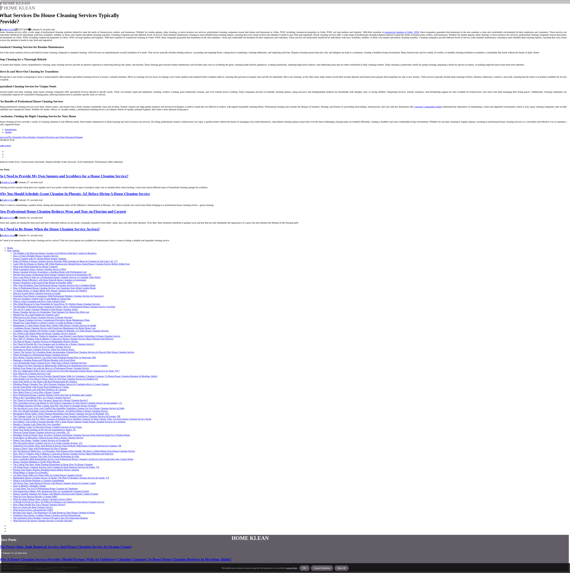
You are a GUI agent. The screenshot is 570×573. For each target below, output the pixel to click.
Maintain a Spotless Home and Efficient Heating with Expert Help (44, 360)
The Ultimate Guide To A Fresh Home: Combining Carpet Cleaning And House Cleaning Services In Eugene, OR (66, 416)
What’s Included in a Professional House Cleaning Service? (41, 355)
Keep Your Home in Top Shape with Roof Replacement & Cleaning (45, 381)
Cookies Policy (291, 568)
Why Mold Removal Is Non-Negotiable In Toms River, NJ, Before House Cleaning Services (56, 304)
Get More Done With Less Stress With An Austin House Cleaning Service (47, 475)
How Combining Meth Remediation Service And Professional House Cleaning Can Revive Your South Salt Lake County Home (73, 459)
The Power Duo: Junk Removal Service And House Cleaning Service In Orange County (54, 483)
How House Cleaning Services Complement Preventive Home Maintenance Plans (51, 320)
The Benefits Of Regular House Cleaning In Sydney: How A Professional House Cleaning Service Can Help (64, 306)
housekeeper (11, 129)
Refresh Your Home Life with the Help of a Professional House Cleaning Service (51, 368)
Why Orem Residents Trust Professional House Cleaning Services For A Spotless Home (54, 285)
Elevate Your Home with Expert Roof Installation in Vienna (41, 387)
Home (10, 248)
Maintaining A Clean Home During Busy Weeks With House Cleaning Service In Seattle (54, 325)
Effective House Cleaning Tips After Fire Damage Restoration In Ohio (46, 456)
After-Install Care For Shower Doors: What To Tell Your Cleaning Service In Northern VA (55, 379)
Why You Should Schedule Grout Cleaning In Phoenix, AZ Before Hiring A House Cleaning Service (60, 411)
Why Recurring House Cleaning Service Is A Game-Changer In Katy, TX (47, 443)
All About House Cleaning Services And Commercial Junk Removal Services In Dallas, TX (56, 467)
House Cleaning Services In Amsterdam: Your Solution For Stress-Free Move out (51, 312)
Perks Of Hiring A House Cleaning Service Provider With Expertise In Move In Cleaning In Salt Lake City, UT (65, 261)
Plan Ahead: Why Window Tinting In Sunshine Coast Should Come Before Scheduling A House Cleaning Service (66, 336)
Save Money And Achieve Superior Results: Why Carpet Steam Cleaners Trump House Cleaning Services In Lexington (69, 421)
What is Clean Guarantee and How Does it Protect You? (39, 301)
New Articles (13, 250)
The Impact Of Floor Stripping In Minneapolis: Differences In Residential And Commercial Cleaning (60, 365)
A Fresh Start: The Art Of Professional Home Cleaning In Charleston (45, 488)
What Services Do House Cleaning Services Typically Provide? (43, 317)
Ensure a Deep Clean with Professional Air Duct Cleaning (40, 448)
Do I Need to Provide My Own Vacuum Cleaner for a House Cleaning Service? (50, 400)
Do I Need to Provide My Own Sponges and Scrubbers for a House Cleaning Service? (53, 344)
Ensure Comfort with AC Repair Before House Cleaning (39, 258)
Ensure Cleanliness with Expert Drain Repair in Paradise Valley (43, 282)
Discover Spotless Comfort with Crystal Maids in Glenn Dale (42, 298)
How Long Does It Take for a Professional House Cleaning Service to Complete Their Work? (57, 277)
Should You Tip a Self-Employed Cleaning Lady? (36, 314)
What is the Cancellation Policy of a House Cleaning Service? (42, 397)
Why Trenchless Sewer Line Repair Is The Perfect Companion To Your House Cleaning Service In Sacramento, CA (67, 403)
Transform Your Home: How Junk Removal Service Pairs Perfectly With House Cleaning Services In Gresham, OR (67, 445)
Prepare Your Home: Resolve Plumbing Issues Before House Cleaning (46, 470)
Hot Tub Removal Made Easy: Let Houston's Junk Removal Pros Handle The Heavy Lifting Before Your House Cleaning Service (74, 451)
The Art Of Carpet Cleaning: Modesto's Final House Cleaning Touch (45, 309)
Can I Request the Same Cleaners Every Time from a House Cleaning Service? (50, 363)
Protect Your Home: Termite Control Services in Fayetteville (41, 440)
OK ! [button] (305, 568)
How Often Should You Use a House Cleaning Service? (39, 504)
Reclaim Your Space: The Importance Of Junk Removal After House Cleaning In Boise (54, 512)
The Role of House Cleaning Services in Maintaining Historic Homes (45, 341)
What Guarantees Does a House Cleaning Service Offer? (39, 269)
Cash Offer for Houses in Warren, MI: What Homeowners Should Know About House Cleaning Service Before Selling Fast (71, 264)
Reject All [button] (342, 568)
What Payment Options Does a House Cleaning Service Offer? (42, 499)
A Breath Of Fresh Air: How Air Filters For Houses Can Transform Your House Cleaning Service (58, 502)
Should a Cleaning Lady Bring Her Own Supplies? (37, 424)
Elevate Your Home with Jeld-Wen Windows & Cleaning (39, 389)
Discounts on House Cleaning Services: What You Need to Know (44, 349)
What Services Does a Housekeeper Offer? (33, 510)
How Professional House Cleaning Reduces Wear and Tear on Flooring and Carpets (52, 395)
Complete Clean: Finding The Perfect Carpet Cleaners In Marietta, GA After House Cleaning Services (61, 331)
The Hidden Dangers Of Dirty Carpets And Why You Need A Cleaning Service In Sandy (55, 405)
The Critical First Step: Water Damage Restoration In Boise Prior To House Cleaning (53, 464)
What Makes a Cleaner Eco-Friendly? (30, 472)
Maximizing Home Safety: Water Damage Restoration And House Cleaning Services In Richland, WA (61, 413)
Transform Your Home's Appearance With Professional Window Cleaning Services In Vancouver (58, 296)
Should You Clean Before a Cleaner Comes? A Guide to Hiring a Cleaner (47, 322)
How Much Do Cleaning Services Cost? (32, 373)
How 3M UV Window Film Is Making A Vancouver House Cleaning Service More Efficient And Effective (63, 339)
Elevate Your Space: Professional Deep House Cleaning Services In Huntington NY (52, 274)
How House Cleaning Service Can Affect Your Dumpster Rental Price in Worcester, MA (54, 357)
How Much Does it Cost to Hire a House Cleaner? (36, 392)
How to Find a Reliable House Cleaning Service (35, 256)
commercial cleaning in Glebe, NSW (401, 32)
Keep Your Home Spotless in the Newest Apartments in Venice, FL (44, 429)
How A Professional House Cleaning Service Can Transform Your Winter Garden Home (54, 288)
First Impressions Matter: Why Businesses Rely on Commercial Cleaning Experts (51, 491)
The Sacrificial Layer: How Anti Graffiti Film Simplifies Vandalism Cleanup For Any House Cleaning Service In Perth (68, 408)
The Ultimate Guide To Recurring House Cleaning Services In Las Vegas (47, 427)
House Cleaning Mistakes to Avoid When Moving (36, 462)
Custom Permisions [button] (322, 568)
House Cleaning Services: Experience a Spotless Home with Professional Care (50, 272)
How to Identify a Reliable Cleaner (29, 486)
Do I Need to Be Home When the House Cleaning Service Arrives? (44, 333)
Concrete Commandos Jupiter (428, 106)
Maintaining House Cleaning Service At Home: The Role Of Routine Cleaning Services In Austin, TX (61, 478)
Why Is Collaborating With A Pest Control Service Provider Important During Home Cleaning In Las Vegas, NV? (66, 371)
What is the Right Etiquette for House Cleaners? (35, 266)
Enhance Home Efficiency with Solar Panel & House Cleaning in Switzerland (49, 280)
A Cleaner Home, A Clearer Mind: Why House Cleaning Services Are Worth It (50, 290)
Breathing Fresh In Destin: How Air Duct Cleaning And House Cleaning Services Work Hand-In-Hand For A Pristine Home (71, 435)
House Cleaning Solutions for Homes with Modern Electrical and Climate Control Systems (55, 494)
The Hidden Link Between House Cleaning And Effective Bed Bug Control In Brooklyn (54, 253)
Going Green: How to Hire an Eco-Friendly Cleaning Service (42, 347)
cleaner (8, 132)
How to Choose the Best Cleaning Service (33, 507)
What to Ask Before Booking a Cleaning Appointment (38, 480)
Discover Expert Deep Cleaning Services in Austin (37, 293)
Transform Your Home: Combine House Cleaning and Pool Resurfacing (46, 515)
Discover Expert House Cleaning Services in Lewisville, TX (41, 432)
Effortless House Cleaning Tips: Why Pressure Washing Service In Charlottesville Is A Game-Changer (61, 384)
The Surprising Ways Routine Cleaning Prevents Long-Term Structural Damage (50, 518)
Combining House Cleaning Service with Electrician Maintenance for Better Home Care (54, 328)
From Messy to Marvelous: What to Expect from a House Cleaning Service (48, 437)
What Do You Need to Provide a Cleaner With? (35, 496)
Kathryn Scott (8, 29)
